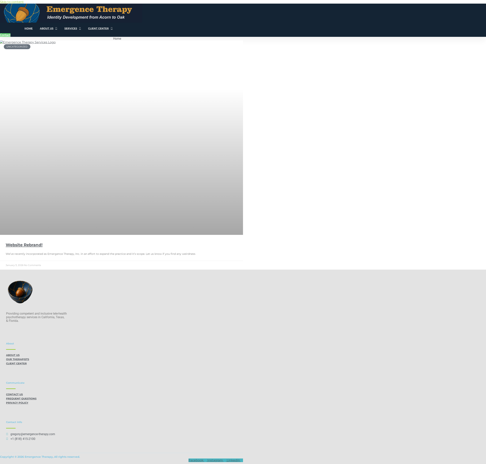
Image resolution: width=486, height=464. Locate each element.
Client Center (98, 28)
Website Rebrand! (24, 244)
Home (28, 28)
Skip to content (12, 2)
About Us (46, 28)
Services (70, 28)
